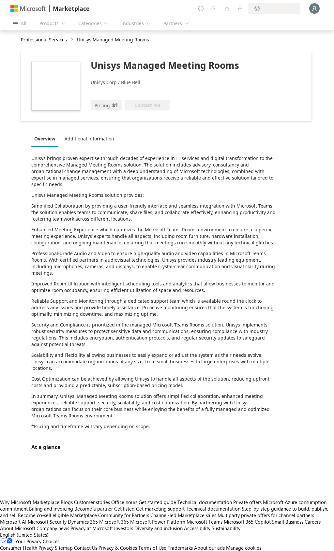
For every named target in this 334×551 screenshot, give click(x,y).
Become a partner (93, 508)
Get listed (124, 508)
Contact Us (85, 547)
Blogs (67, 502)
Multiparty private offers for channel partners (266, 515)
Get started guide (157, 502)
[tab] (46, 138)
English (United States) (24, 534)
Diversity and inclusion (158, 528)
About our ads (209, 547)
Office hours (124, 502)
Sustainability (226, 528)
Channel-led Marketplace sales (183, 515)
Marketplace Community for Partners (109, 515)
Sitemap (64, 547)
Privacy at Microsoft (91, 528)
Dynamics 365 (83, 521)
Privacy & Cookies (118, 547)
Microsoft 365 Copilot (247, 521)
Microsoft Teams (204, 521)
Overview (44, 139)
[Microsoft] (28, 8)
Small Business (287, 521)
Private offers (247, 502)
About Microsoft (17, 528)
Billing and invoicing (51, 508)
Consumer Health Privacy (26, 547)
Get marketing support (160, 508)
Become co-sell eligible (43, 515)
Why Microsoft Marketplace (29, 502)
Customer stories (92, 502)
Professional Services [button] (44, 39)
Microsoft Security (47, 521)
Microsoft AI (13, 521)
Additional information (89, 139)
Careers (313, 521)
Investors (123, 528)
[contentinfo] (72, 39)
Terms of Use (152, 547)
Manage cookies (243, 547)
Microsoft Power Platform (157, 521)
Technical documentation (204, 502)
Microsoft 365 (114, 521)
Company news (53, 528)
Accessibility (197, 528)
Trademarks (180, 547)
